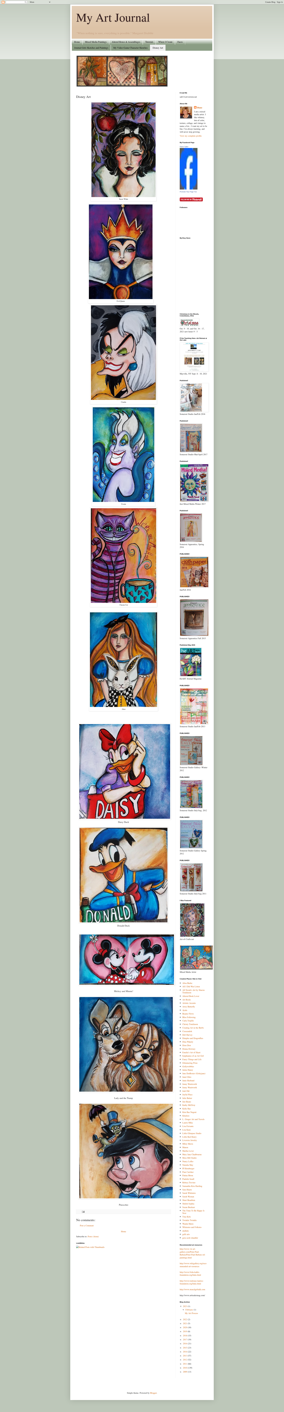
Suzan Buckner (188, 1207)
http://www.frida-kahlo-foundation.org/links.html (190, 1273)
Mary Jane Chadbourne (192, 1154)
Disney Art (158, 47)
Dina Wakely (187, 1041)
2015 (185, 1347)
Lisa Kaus (186, 1129)
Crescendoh (187, 1031)
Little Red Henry (189, 1136)
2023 (185, 1306)
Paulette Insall (188, 1179)
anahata (185, 1230)
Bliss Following (189, 1017)
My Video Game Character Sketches (130, 47)
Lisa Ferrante (187, 1126)
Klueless (185, 1115)
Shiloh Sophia (188, 1203)
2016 (185, 1343)
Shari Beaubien (188, 1200)
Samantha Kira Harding (192, 1186)
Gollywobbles (188, 1066)
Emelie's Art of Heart (191, 1052)
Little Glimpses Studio (191, 1133)
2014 (185, 1351)
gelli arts (186, 1234)
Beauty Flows (188, 1013)
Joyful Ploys (187, 1094)
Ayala (184, 1010)
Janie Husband (188, 1080)
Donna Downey (188, 1048)
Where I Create (165, 41)
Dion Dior (186, 1045)
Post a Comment (87, 1225)
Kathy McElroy (188, 1105)
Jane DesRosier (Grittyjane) (193, 1073)
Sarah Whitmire (189, 1193)
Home (77, 41)
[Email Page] (83, 1211)
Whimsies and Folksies (191, 1227)
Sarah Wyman (188, 1196)
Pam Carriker (188, 1172)
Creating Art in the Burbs (193, 1027)
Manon (185, 1147)
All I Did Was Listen (191, 986)
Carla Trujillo (188, 1020)
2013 (185, 1355)
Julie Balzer (187, 1098)
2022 (185, 1319)
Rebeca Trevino (188, 1182)
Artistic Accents (189, 1003)
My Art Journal (113, 17)
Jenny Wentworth (189, 1084)
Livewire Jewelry (189, 1140)
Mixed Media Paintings (96, 41)
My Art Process (191, 1313)
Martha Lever (188, 1150)
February (189, 1309)
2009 (185, 1371)
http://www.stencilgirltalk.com (192, 1289)
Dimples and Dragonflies (192, 1038)
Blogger (153, 1392)
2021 (185, 1323)
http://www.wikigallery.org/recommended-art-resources (193, 1265)
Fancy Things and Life (191, 1059)
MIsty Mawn (187, 1143)
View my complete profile (191, 135)
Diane (199, 107)
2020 (185, 1327)
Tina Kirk (186, 1216)
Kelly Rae (186, 1108)
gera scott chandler (190, 1237)
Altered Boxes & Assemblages (126, 41)
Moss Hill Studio (189, 1157)
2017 (185, 1339)
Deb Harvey (187, 1034)
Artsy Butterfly (188, 1006)
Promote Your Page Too (188, 192)
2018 (185, 1335)
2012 (185, 1359)
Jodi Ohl (185, 1091)
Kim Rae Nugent (189, 1112)
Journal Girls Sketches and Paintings (91, 47)
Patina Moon (187, 1175)
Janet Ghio (186, 1077)
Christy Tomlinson (190, 1024)
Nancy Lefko (187, 1161)
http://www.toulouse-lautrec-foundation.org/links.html (192, 1282)
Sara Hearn (187, 1189)
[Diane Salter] (188, 188)
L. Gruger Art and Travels (193, 1119)
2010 (185, 1367)
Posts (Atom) (93, 1236)
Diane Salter (184, 147)
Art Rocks (186, 999)
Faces (180, 41)
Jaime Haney (187, 1069)
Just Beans (186, 1101)
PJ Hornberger (188, 1168)
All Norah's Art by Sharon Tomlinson (193, 991)
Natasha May (187, 1164)
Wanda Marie (187, 1223)
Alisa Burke (187, 983)
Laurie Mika (187, 1122)
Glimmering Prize (189, 1062)
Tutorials (149, 41)
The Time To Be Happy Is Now (193, 1211)
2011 (185, 1363)
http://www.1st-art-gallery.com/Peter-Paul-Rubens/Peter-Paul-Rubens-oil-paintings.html (192, 1253)
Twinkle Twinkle (189, 1220)
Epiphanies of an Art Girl (193, 1055)
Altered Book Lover (190, 996)
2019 (185, 1331)
